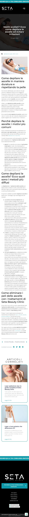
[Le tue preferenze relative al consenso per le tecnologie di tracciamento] (26, 514)
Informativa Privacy (15, 504)
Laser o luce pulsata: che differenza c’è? (13, 427)
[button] (14, 347)
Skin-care (15, 54)
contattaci (18, 330)
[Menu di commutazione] (24, 8)
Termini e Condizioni (15, 506)
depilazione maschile (14, 135)
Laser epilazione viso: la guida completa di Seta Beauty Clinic (13, 387)
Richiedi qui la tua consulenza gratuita (14, 1)
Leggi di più (8, 400)
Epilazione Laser (8, 54)
